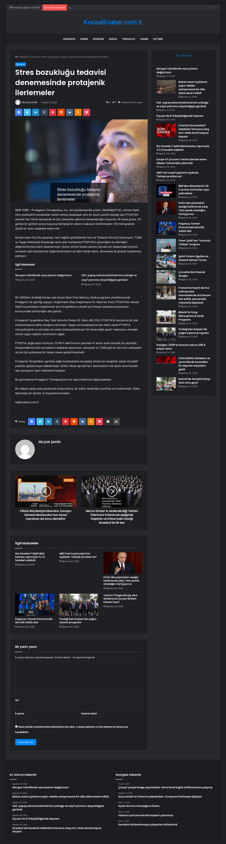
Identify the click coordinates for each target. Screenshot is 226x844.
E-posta (20, 713)
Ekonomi (98, 39)
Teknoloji (128, 39)
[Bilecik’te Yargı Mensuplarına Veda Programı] (166, 317)
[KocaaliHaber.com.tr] (113, 22)
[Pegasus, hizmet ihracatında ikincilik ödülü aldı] (34, 605)
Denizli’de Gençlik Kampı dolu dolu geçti (194, 380)
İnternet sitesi (89, 713)
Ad (17, 700)
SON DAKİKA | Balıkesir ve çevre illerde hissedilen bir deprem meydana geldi (194, 363)
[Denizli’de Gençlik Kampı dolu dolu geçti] (166, 383)
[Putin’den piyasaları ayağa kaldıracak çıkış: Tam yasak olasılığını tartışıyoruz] (122, 563)
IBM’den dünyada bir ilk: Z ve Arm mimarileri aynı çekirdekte (194, 189)
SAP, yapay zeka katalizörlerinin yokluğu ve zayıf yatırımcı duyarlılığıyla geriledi (111, 7)
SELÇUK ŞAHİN (29, 102)
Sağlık (113, 39)
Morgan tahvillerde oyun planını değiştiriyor (43, 275)
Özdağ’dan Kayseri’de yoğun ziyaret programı (77, 620)
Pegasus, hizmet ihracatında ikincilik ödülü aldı (34, 620)
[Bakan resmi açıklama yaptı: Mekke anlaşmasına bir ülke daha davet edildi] (166, 86)
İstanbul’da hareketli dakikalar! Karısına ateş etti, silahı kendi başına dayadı (194, 131)
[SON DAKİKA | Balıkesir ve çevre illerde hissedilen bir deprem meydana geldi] (166, 363)
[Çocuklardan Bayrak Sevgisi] (166, 277)
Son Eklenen (184, 55)
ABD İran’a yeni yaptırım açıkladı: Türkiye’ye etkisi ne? (78, 555)
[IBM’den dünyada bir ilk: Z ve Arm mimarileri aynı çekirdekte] (166, 190)
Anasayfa (69, 39)
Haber (84, 39)
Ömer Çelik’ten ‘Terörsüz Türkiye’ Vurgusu (194, 242)
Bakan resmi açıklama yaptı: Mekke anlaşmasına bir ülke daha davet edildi (193, 87)
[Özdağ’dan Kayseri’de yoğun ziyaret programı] (78, 605)
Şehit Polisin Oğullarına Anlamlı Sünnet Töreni (193, 258)
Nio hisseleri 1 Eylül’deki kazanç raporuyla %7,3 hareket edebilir (30, 557)
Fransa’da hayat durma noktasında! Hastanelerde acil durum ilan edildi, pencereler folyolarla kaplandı (195, 295)
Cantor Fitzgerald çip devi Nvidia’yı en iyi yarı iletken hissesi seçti (120, 599)
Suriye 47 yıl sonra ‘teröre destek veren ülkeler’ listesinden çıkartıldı (181, 161)
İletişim (158, 39)
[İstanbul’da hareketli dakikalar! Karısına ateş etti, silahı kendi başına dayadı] (166, 130)
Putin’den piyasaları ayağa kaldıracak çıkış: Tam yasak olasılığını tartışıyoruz (121, 580)
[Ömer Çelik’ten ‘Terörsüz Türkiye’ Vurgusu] (166, 245)
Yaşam (144, 39)
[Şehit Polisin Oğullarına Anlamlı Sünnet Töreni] (166, 261)
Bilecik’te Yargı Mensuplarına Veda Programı (191, 315)
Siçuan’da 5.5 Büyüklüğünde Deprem (179, 116)
